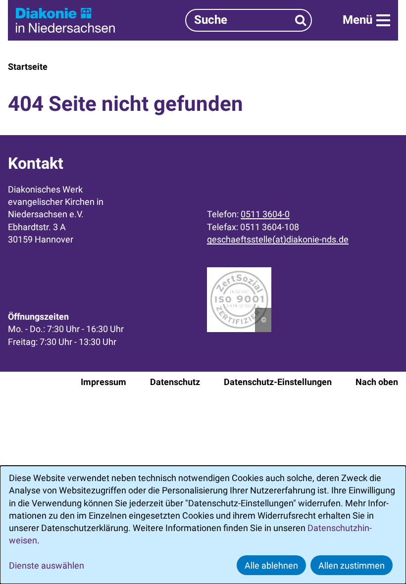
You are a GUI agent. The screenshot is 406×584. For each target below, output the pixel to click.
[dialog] (203, 525)
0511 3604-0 (265, 214)
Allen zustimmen (351, 565)
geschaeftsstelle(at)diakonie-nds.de (278, 239)
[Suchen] (300, 20)
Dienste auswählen (46, 565)
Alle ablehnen (271, 565)
